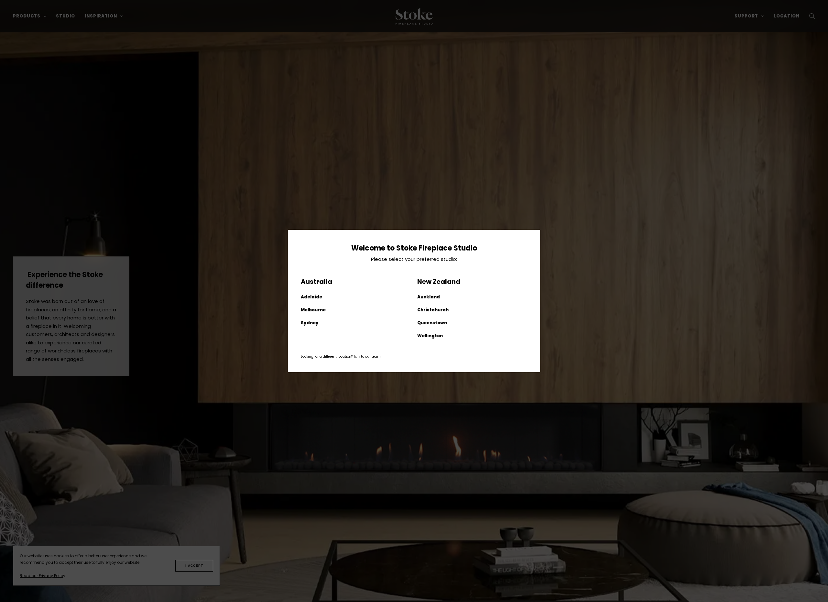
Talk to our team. (367, 356)
